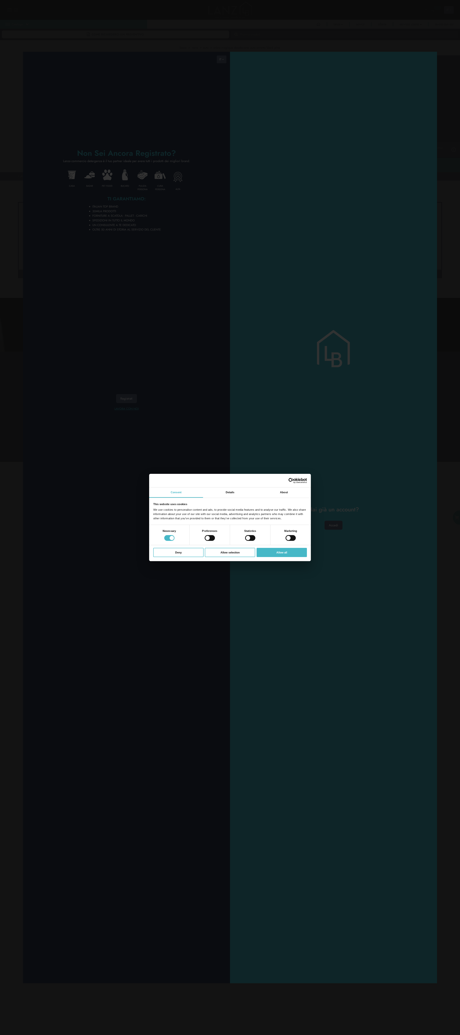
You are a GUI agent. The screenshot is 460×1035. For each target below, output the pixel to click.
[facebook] (201, 391)
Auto (206, 47)
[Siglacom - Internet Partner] (414, 440)
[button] (48, 32)
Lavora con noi (126, 409)
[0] (432, 10)
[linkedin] (173, 391)
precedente (27, 176)
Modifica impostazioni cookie (75, 420)
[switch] (210, 538)
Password (333, 515)
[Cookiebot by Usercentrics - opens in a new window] (291, 480)
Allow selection (230, 552)
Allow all (281, 552)
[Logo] (51, 381)
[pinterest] (201, 400)
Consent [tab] (176, 492)
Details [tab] (230, 492)
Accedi (333, 525)
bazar (183, 47)
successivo (45, 176)
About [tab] (284, 492)
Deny (178, 552)
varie (195, 47)
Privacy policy (45, 420)
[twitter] (173, 400)
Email (333, 504)
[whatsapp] (173, 409)
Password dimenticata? (333, 832)
